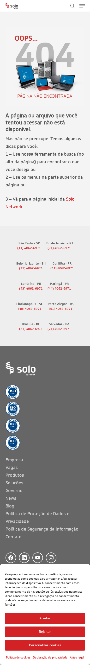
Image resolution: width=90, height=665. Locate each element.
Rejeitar (45, 631)
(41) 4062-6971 (62, 268)
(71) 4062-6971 (59, 329)
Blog (10, 506)
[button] (82, 5)
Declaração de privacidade (50, 657)
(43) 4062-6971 (31, 289)
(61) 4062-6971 (31, 329)
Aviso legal (77, 657)
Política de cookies (18, 657)
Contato (14, 537)
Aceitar (45, 618)
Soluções (14, 483)
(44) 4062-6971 (59, 289)
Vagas (12, 467)
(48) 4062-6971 (30, 309)
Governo (14, 491)
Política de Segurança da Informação (42, 529)
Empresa (14, 460)
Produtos (15, 475)
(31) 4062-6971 (31, 268)
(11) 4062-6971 (29, 248)
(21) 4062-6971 (59, 248)
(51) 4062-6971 (60, 309)
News (11, 498)
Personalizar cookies (45, 645)
